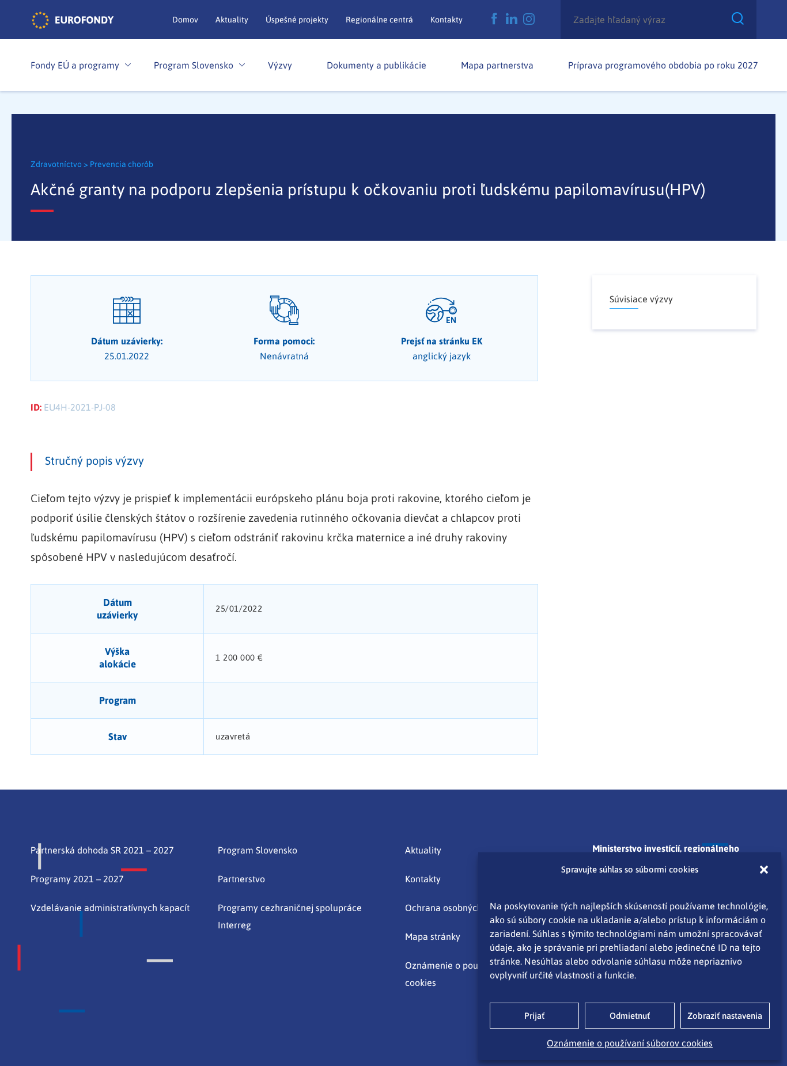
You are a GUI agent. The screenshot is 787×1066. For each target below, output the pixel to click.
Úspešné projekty (297, 19)
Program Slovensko (193, 65)
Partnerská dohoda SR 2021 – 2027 (102, 850)
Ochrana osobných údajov (458, 907)
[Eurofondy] (73, 19)
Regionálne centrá (379, 19)
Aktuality (231, 19)
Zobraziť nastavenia (724, 1016)
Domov (185, 19)
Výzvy (280, 65)
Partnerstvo (241, 879)
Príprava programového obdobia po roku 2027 (663, 65)
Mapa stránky (432, 936)
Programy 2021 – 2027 (77, 879)
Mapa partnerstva (497, 65)
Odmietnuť (630, 1016)
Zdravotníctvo (57, 164)
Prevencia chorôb (121, 164)
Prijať (534, 1016)
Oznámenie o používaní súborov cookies (630, 1043)
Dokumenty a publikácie (376, 65)
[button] (764, 869)
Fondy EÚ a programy (75, 65)
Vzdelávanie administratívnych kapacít (110, 907)
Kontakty (446, 19)
